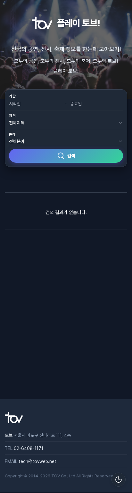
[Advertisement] (66, 314)
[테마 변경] (118, 480)
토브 (8, 435)
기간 (12, 96)
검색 (71, 155)
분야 (12, 134)
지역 (12, 116)
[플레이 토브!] (14, 421)
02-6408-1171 (28, 448)
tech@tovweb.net (37, 461)
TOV (55, 476)
